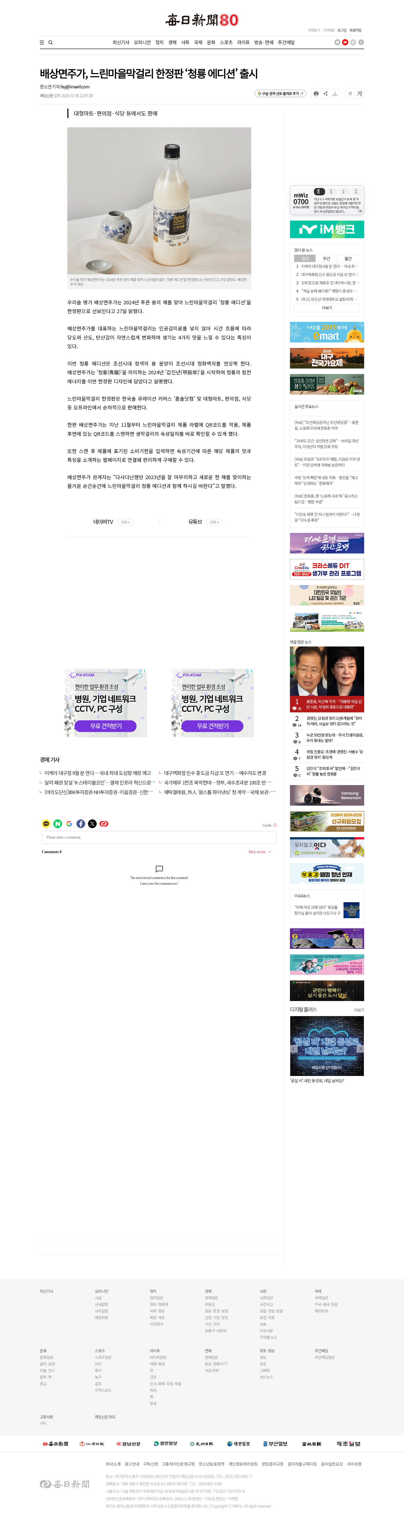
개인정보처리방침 (243, 1464)
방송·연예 (263, 42)
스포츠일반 (103, 1357)
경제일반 (211, 1298)
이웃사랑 (266, 1331)
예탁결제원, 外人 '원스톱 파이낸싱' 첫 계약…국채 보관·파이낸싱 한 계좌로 (235, 791)
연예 (208, 1351)
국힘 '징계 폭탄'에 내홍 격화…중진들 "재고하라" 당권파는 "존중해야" (326, 480)
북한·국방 (157, 1317)
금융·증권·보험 (216, 1311)
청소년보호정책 (211, 1464)
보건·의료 (267, 1317)
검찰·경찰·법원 (271, 1311)
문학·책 (45, 1377)
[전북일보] (312, 1443)
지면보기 (314, 30)
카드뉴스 (266, 1377)
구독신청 (150, 1464)
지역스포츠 (103, 1390)
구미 (43, 1423)
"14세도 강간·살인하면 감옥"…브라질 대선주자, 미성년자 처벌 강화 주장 (326, 443)
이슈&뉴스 (302, 896)
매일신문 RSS (105, 1417)
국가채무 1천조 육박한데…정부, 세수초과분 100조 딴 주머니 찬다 (226, 782)
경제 (172, 42)
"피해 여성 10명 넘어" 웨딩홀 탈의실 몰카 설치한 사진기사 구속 (317, 912)
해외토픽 (321, 1311)
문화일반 (46, 1357)
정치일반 (156, 1298)
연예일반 (211, 1357)
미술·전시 (47, 1370)
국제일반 (321, 1298)
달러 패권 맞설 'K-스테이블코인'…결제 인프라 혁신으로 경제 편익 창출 (112, 782)
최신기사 (121, 42)
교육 (263, 1324)
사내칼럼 (101, 1304)
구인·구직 (212, 1324)
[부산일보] (275, 1443)
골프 (98, 1383)
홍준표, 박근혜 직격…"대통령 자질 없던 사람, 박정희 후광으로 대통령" (334, 704)
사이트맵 (354, 1464)
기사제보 (329, 30)
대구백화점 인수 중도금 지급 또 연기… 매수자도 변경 (215, 772)
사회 (185, 42)
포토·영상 (267, 1351)
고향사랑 (46, 1417)
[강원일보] (92, 1444)
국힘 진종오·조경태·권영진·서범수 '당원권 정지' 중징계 (334, 754)
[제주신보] (348, 1443)
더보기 (359, 1010)
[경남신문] (128, 1443)
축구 (98, 1370)
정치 (159, 42)
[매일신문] (55, 1443)
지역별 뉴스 (268, 1337)
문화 (211, 42)
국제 (198, 42)
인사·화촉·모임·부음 (165, 1383)
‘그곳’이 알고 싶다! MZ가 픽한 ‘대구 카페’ (322, 1080)
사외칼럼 (101, 1311)
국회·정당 (157, 1311)
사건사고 (266, 1304)
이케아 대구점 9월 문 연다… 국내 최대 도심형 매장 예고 (98, 772)
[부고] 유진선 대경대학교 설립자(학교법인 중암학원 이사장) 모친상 (350, 299)
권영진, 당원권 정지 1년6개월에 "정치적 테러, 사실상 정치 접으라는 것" (334, 720)
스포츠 (226, 42)
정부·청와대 (159, 1304)
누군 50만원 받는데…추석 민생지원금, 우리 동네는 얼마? (334, 737)
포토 (263, 1364)
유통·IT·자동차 (215, 1331)
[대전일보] (238, 1443)
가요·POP (212, 1370)
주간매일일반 (324, 1357)
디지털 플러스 (303, 1009)
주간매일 (286, 42)
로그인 (342, 30)
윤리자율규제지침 (302, 1464)
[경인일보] (165, 1443)
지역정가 (156, 1324)
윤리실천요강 (332, 1464)
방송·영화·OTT (216, 1364)
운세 (153, 1403)
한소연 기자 (50, 86)
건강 (153, 1377)
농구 (98, 1377)
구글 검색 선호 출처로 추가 (280, 93)
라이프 (243, 42)
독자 (153, 1390)
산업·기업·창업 (216, 1317)
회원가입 (355, 30)
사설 (98, 1298)
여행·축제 (157, 1364)
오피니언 (142, 42)
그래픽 (265, 1370)
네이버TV (111, 521)
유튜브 (203, 521)
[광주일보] (202, 1443)
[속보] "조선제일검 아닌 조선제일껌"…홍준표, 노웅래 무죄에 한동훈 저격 (326, 425)
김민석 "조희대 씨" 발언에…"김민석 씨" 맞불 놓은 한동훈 (333, 771)
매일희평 (101, 1317)
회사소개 (113, 1464)
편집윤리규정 (273, 1464)
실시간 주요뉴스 (306, 406)
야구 (98, 1364)
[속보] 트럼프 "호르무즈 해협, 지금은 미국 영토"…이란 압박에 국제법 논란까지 (327, 462)
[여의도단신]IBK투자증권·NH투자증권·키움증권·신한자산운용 (105, 791)
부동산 (210, 1304)
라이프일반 (158, 1357)
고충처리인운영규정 (178, 1464)
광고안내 (131, 1464)
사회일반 (266, 1298)
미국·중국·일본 (326, 1304)
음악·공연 (47, 1364)
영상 (263, 1357)
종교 (43, 1383)
